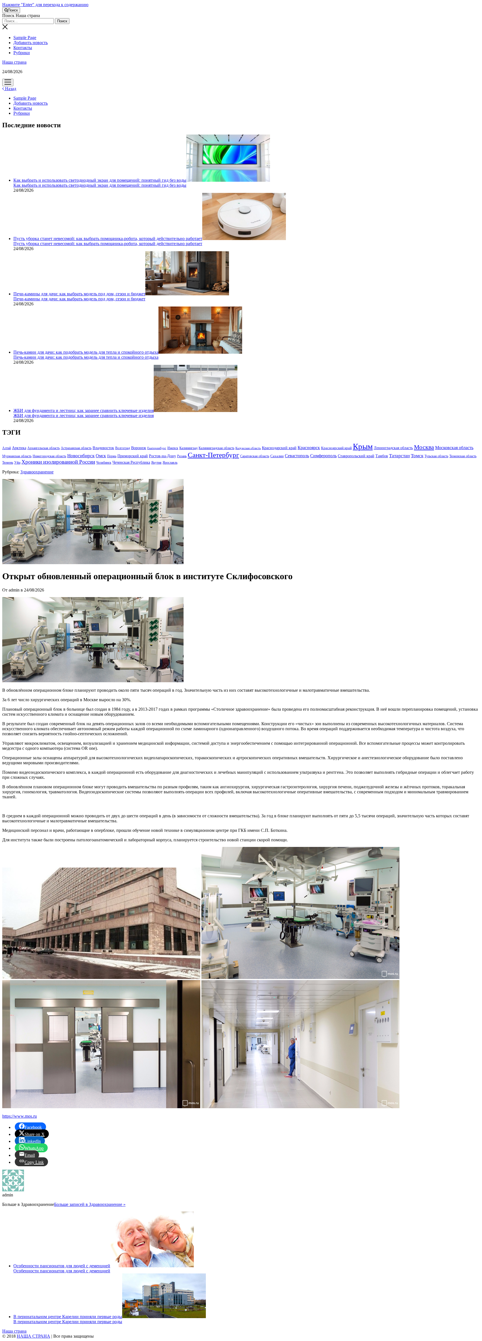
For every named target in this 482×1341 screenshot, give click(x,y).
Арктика (19, 448)
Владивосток (103, 448)
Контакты (22, 47)
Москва (424, 447)
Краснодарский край (279, 448)
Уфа (17, 462)
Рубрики (21, 52)
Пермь (111, 456)
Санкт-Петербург (213, 455)
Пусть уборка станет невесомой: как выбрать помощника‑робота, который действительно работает (107, 238)
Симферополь (323, 455)
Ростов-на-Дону (162, 456)
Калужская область (248, 448)
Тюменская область (462, 456)
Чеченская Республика (131, 462)
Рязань (182, 456)
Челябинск (103, 462)
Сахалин (277, 456)
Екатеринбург (156, 448)
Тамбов (381, 456)
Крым (363, 446)
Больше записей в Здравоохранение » (90, 1204)
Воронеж (138, 448)
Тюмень (7, 462)
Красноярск (309, 447)
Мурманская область (17, 456)
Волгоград (122, 448)
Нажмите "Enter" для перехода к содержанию (45, 4)
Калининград (188, 448)
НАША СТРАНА (33, 1336)
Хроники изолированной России (58, 462)
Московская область (454, 447)
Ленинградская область (393, 448)
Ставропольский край (356, 456)
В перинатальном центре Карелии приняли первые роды (67, 1316)
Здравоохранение (37, 472)
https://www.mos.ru (19, 1116)
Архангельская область (43, 448)
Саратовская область (254, 456)
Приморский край (132, 456)
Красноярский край (336, 448)
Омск (101, 455)
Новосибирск (81, 455)
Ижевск (172, 448)
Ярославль (170, 462)
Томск (417, 455)
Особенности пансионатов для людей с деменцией (61, 1265)
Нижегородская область (49, 456)
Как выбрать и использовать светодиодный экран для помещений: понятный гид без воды (99, 180)
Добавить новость (30, 42)
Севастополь (297, 455)
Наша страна (14, 62)
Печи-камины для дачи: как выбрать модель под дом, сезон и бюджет (79, 293)
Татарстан (399, 455)
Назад (10, 88)
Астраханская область (76, 448)
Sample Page (24, 37)
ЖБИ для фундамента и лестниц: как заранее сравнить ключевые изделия (83, 410)
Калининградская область (216, 448)
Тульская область (436, 456)
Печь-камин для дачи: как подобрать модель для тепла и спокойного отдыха (85, 352)
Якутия (156, 462)
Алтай (6, 448)
